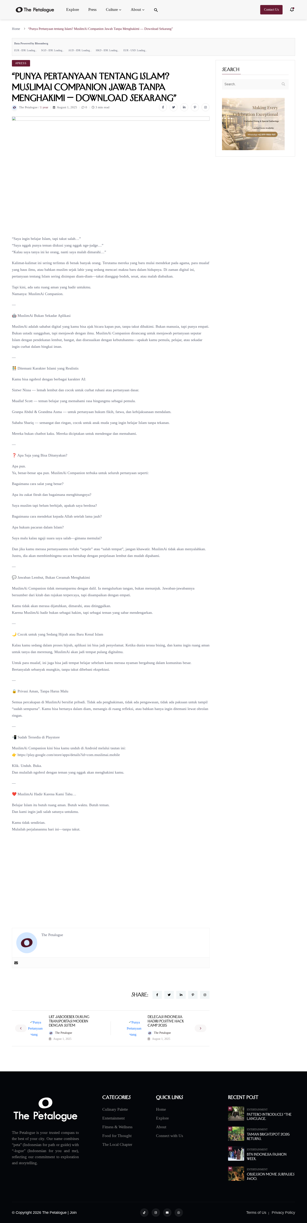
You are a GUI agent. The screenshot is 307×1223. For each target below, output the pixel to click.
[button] (156, 9)
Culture (112, 9)
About (136, 9)
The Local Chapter (117, 1144)
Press (92, 9)
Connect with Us (169, 1135)
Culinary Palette (115, 1109)
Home (17, 29)
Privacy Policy (283, 1212)
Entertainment (113, 1118)
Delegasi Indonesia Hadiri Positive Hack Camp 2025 (166, 1021)
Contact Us (271, 9)
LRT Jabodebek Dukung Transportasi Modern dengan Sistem (69, 1021)
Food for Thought (117, 1135)
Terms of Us (256, 1212)
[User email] (16, 963)
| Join (72, 1212)
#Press (21, 63)
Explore (72, 9)
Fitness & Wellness (117, 1127)
